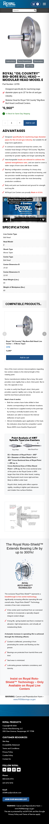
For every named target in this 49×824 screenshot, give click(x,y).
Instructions (10, 61)
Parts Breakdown (24, 61)
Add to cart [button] (24, 358)
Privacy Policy (7, 752)
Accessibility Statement (11, 745)
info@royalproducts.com (11, 792)
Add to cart (30, 123)
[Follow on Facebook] (9, 770)
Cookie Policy (7, 755)
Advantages (13, 130)
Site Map (5, 741)
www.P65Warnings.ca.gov (24, 699)
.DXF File (29, 66)
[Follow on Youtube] (19, 770)
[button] (44, 334)
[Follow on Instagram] (14, 770)
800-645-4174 (8, 779)
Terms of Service (29, 814)
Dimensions (38, 61)
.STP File (19, 66)
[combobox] (24, 10)
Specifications (15, 227)
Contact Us (6, 759)
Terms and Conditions (10, 748)
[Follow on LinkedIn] (4, 770)
